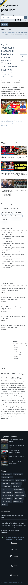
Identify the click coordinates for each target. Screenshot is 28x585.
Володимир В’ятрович (7, 480)
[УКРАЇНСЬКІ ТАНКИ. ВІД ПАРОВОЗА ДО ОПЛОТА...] (20, 150)
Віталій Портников (6, 387)
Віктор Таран (4, 402)
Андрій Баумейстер (6, 409)
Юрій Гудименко (14, 407)
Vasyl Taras (21, 407)
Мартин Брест (7, 404)
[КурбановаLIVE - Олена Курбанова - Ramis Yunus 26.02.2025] (7, 166)
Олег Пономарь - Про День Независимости (20, 189)
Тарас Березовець (19, 416)
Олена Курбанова (16, 383)
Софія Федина (15, 409)
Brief (16, 347)
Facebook (15, 575)
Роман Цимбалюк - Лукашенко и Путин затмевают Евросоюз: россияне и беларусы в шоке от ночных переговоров (7, 192)
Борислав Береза (5, 398)
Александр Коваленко (14, 402)
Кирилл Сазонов (16, 404)
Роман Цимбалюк (15, 72)
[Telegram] (16, 20)
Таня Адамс (14, 208)
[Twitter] (18, 20)
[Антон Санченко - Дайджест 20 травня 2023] (5, 457)
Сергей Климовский (8, 381)
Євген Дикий (4, 418)
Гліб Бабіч (20, 396)
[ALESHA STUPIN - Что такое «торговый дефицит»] (5, 452)
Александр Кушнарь (6, 413)
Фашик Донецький (11, 405)
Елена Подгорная (16, 215)
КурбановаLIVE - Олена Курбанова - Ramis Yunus (7, 156)
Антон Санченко (10, 377)
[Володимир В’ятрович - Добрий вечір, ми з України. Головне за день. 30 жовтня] (20, 166)
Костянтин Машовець (7, 498)
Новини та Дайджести (20, 345)
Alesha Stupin (22, 409)
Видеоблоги (11, 32)
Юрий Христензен (13, 393)
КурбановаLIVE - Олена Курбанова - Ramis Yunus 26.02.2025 (7, 173)
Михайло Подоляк (16, 413)
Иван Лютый (16, 387)
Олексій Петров (12, 395)
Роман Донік (10, 414)
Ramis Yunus (5, 385)
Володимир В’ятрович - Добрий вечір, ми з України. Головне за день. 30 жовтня (20, 173)
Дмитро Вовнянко (6, 489)
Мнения (17, 351)
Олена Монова (19, 411)
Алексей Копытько (16, 385)
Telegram (15, 556)
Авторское (17, 354)
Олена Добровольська (16, 398)
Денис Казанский (11, 396)
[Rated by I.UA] (14, 543)
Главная (4, 32)
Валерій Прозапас (6, 501)
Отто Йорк (5, 208)
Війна (16, 356)
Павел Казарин (20, 400)
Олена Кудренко (7, 212)
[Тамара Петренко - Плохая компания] (5, 441)
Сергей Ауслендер (14, 391)
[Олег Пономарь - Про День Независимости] (20, 183)
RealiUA (4, 74)
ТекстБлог (17, 349)
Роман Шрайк (11, 416)
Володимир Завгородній (8, 495)
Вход (2, 20)
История (16, 358)
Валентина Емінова (13, 389)
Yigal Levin (3, 411)
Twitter (15, 565)
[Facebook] (21, 20)
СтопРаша (5, 215)
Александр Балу (11, 400)
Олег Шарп (18, 212)
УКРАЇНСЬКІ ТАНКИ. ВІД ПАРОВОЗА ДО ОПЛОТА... (21, 157)
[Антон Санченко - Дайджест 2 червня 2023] (5, 446)
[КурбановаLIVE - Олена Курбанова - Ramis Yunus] (7, 150)
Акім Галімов (17, 414)
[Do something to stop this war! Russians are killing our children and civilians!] (3, 3)
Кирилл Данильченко (7, 492)
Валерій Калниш (11, 411)
